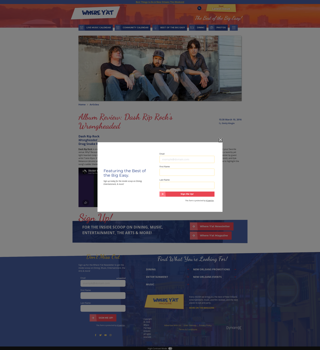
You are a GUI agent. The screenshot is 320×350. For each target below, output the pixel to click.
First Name (165, 166)
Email (162, 153)
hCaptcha (210, 200)
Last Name (165, 179)
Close (220, 140)
